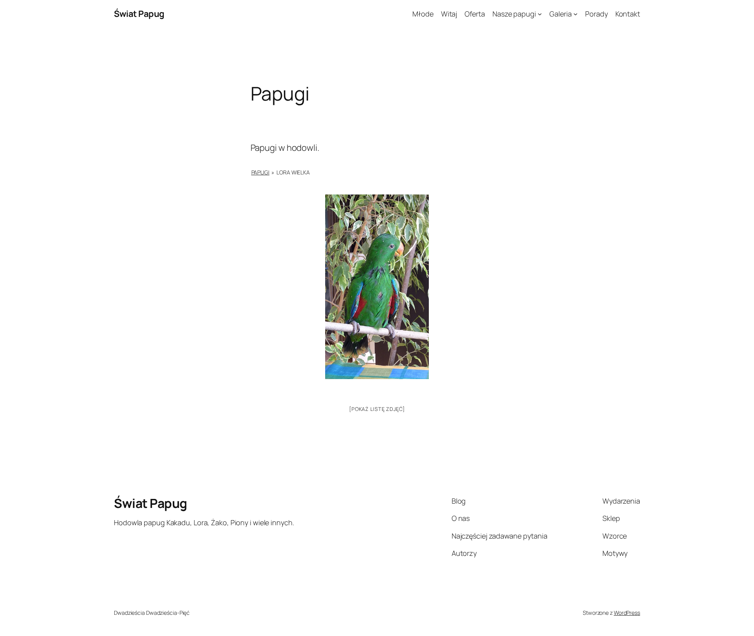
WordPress (627, 612)
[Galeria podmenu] (575, 14)
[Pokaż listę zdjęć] (376, 408)
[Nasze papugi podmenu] (540, 14)
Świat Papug (139, 14)
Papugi (260, 172)
